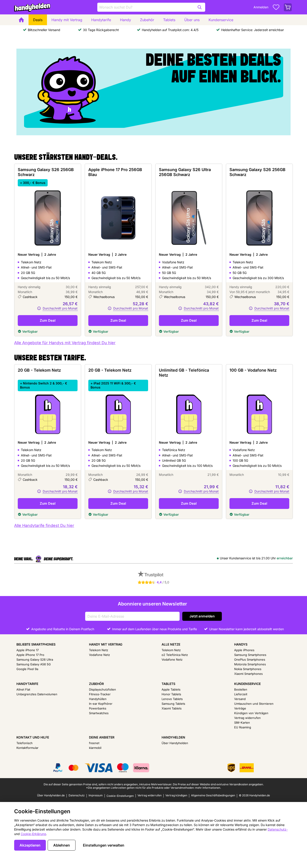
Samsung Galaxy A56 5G (33, 664)
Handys (240, 644)
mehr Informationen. (208, 787)
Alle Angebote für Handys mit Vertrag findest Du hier (65, 342)
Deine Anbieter (101, 737)
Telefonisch (24, 743)
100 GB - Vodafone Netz (253, 370)
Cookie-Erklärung (33, 834)
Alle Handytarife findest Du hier (44, 525)
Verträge (240, 708)
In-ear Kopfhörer (100, 703)
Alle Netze (171, 644)
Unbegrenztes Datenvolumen (36, 694)
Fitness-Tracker (100, 694)
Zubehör (147, 20)
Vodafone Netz (99, 655)
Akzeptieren (30, 845)
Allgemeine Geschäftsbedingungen (213, 795)
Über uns (192, 20)
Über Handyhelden (175, 743)
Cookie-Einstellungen (120, 795)
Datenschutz (77, 795)
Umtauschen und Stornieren (254, 703)
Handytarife (101, 20)
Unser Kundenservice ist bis (256, 558)
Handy (125, 20)
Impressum (96, 795)
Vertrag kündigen (176, 795)
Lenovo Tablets (172, 699)
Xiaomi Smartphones (248, 673)
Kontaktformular (27, 748)
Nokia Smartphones (247, 669)
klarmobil (95, 748)
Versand (240, 699)
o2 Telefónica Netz (175, 655)
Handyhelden (173, 737)
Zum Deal (48, 320)
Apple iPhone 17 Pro (30, 655)
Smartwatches (99, 713)
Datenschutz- (278, 829)
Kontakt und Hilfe (32, 737)
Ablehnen (61, 845)
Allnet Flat (23, 689)
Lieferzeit (240, 694)
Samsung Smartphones (250, 655)
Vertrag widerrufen (247, 718)
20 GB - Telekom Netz (39, 370)
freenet (94, 743)
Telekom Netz (98, 650)
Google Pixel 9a (27, 669)
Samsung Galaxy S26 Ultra (34, 659)
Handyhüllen (98, 699)
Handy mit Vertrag (66, 20)
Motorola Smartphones (250, 664)
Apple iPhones (244, 650)
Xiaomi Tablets (172, 708)
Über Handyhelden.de (51, 795)
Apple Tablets (171, 689)
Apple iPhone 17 (27, 650)
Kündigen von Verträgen (251, 713)
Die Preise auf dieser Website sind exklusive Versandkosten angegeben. (218, 784)
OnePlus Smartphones (249, 659)
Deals (37, 20)
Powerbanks (97, 708)
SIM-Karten (242, 722)
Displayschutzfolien (102, 689)
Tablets (169, 20)
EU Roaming (242, 727)
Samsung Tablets (173, 703)
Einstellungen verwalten (103, 845)
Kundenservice (221, 20)
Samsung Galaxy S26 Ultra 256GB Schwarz (185, 172)
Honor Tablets (171, 694)
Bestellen (240, 689)
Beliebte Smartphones (36, 644)
